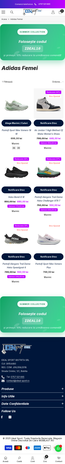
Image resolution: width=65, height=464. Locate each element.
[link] (19, 459)
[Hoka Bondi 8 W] (16, 170)
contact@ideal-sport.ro (17, 380)
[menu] (3, 12)
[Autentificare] (53, 12)
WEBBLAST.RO (46, 440)
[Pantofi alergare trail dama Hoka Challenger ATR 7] (48, 170)
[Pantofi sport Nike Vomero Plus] (48, 237)
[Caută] (12, 12)
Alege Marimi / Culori (16, 123)
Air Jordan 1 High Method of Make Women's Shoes (48, 132)
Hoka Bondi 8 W (16, 197)
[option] (31, 4)
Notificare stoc (48, 123)
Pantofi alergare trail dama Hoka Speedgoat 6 (16, 266)
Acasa (4, 19)
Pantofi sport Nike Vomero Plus (48, 266)
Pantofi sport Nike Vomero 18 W (16, 132)
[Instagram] (10, 417)
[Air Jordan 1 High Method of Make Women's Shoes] (48, 103)
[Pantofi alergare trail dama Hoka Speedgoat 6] (16, 237)
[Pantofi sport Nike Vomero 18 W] (16, 103)
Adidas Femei (16, 19)
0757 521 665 (43, 4)
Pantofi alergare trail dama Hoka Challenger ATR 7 (49, 199)
